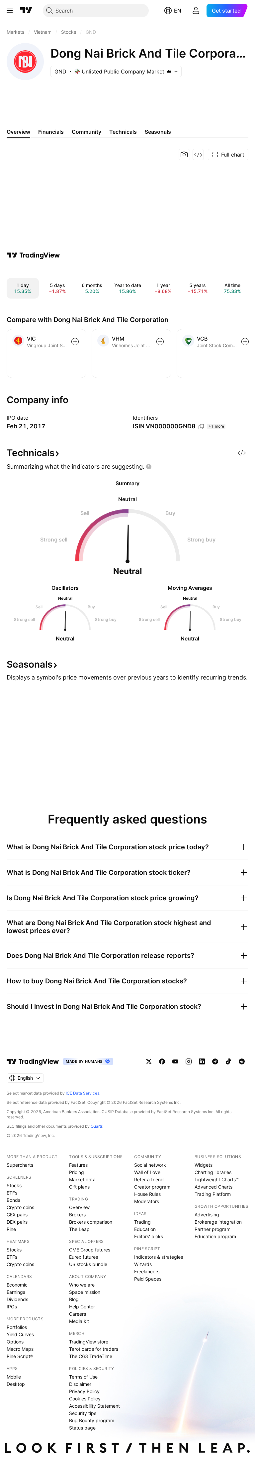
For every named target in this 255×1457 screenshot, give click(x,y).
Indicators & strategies (158, 1257)
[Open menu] (9, 10)
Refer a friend (149, 1179)
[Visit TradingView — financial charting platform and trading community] (33, 255)
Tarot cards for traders (93, 1349)
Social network (150, 1165)
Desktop (16, 1384)
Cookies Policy (85, 1398)
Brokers (77, 1214)
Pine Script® (20, 1356)
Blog (74, 1299)
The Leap (79, 1229)
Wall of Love (147, 1172)
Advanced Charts (213, 1187)
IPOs (12, 1306)
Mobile (14, 1377)
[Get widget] (198, 154)
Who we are (82, 1285)
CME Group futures (89, 1249)
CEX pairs (17, 1214)
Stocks (14, 1185)
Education (145, 1229)
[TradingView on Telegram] (215, 1061)
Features (78, 1165)
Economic (17, 1285)
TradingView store (88, 1341)
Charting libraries (213, 1172)
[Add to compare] (75, 341)
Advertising (207, 1214)
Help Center (82, 1306)
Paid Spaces (147, 1279)
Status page (82, 1428)
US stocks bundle (88, 1264)
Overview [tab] (18, 131)
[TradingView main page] (26, 10)
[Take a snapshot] (184, 154)
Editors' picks (148, 1236)
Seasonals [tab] (158, 131)
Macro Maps (20, 1349)
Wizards (143, 1264)
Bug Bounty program (91, 1420)
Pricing (76, 1172)
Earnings (16, 1292)
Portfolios (17, 1327)
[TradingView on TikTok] (228, 1061)
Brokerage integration (218, 1222)
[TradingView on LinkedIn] (202, 1061)
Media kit (79, 1321)
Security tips (82, 1413)
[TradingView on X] (148, 1061)
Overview (79, 1207)
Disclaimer (80, 1384)
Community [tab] (86, 131)
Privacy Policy (84, 1391)
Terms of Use (83, 1377)
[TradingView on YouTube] (175, 1061)
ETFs (12, 1193)
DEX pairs (17, 1222)
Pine (11, 1229)
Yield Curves (20, 1334)
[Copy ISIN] (201, 427)
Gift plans (79, 1187)
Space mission (84, 1292)
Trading (142, 1222)
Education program (215, 1236)
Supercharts (20, 1165)
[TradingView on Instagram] (188, 1061)
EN (177, 10)
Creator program (152, 1187)
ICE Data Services (82, 1093)
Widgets (203, 1165)
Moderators (146, 1201)
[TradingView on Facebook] (162, 1061)
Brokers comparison (90, 1222)
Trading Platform (213, 1194)
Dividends (17, 1299)
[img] (169, 71)
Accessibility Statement (94, 1406)
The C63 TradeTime (90, 1356)
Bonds (13, 1200)
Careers (77, 1314)
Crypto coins (20, 1207)
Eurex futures (83, 1257)
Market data (82, 1179)
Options (15, 1341)
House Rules (147, 1194)
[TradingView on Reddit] (241, 1061)
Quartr (96, 1126)
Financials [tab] (51, 131)
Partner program (212, 1229)
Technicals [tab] (123, 131)
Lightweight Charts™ (217, 1179)
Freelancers (146, 1271)
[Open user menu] (196, 10)
